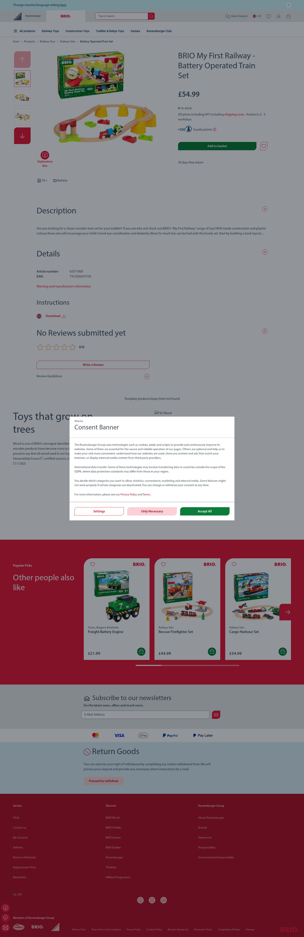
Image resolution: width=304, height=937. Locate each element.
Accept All (205, 511)
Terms (146, 494)
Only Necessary (152, 511)
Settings (99, 511)
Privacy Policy (129, 494)
